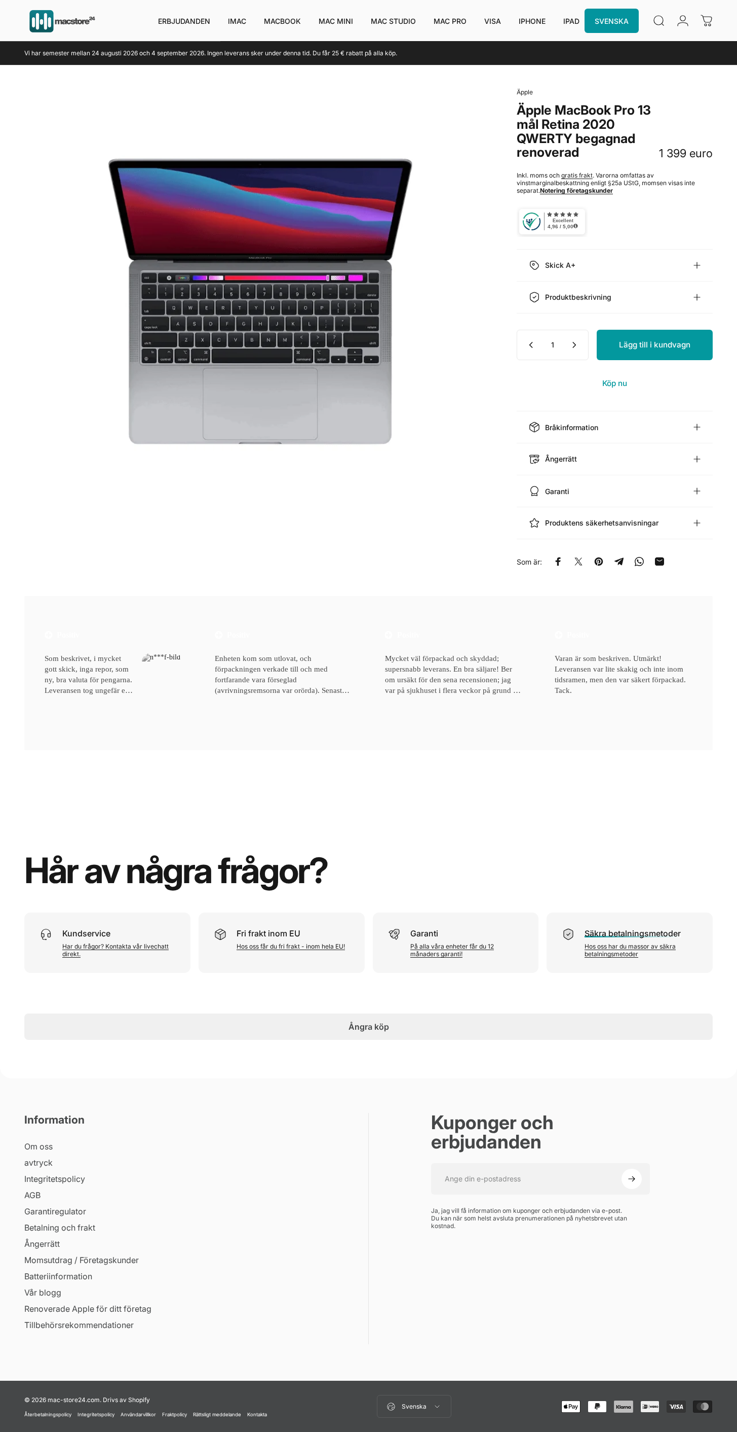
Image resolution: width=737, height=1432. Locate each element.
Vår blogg (42, 1292)
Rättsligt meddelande (217, 1414)
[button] (58, 703)
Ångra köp (368, 1027)
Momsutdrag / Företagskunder (81, 1260)
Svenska (414, 1406)
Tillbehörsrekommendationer (79, 1325)
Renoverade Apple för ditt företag (87, 1309)
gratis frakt (577, 175)
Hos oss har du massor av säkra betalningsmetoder (630, 950)
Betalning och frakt (59, 1228)
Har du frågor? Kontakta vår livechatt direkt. (115, 950)
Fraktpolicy (174, 1414)
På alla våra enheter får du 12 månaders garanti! (452, 950)
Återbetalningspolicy (47, 1414)
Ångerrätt (42, 1244)
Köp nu (614, 383)
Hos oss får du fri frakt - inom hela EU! (291, 946)
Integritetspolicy (54, 1179)
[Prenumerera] (632, 1179)
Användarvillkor (138, 1414)
